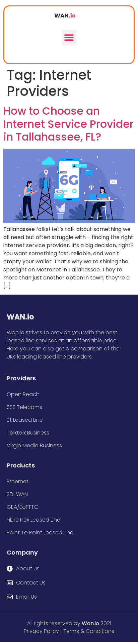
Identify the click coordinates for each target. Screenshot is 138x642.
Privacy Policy (41, 631)
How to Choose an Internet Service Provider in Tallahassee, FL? (68, 123)
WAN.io (20, 317)
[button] (69, 37)
